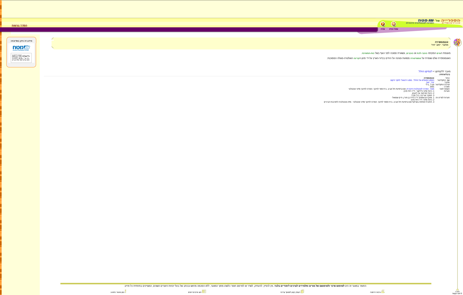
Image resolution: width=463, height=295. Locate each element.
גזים (439, 53)
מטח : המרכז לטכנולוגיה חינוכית (420, 89)
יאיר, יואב (430, 82)
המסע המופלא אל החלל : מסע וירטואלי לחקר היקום (412, 80)
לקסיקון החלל (425, 71)
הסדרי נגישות (19, 25)
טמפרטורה (415, 58)
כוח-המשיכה (368, 53)
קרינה (356, 58)
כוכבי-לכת (422, 53)
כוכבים (409, 53)
